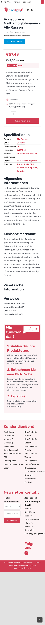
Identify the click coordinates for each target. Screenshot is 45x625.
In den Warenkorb (22, 121)
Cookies (28, 568)
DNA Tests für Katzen (30, 441)
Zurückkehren (16, 41)
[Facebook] (26, 553)
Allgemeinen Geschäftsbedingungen (22, 565)
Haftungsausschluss (12, 464)
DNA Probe (9, 435)
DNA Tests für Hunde (30, 434)
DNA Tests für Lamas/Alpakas (31, 463)
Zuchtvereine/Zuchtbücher (32, 471)
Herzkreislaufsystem (27, 160)
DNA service (30, 468)
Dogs (12, 32)
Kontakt (28, 482)
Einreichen (12, 520)
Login (6, 468)
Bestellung (9, 432)
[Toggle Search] (32, 10)
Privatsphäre (10, 461)
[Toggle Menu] (39, 10)
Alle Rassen (22, 139)
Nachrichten (30, 478)
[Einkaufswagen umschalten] (28, 10)
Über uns (28, 475)
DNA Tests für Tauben (30, 455)
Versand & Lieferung (8, 441)
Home (6, 32)
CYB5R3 (21, 143)
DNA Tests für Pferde (30, 448)
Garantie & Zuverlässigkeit (11, 448)
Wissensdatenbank (12, 453)
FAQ (6, 457)
